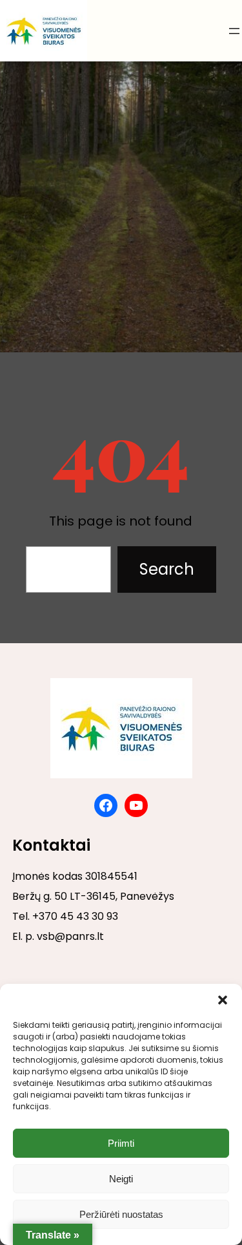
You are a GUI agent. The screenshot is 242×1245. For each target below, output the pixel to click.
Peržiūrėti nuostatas (121, 1214)
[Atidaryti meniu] (234, 31)
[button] (222, 1000)
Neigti (121, 1178)
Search (166, 569)
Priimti (121, 1143)
